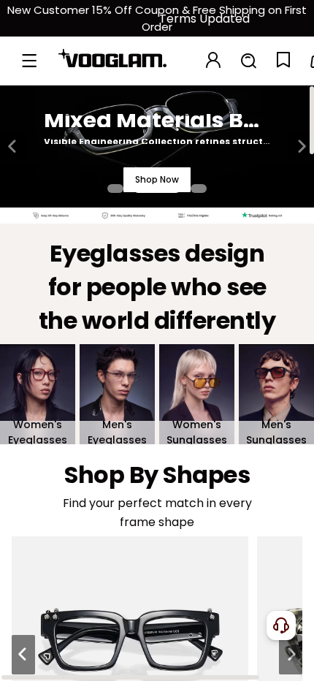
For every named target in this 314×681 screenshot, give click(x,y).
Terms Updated (204, 18)
